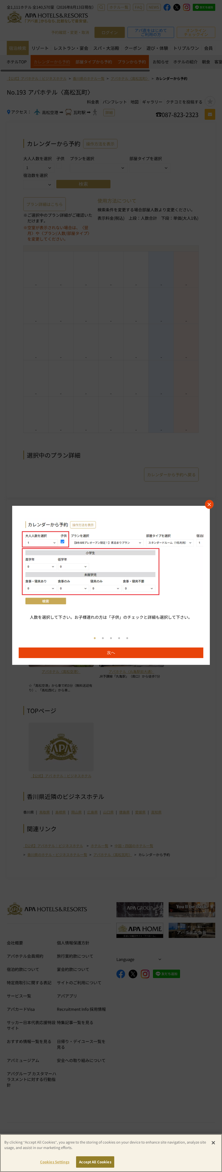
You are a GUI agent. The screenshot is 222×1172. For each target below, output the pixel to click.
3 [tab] (111, 638)
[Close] (213, 1143)
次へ (111, 652)
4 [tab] (119, 638)
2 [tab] (103, 638)
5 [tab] (127, 638)
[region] (111, 585)
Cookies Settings (54, 1161)
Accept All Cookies (95, 1161)
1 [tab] (94, 638)
